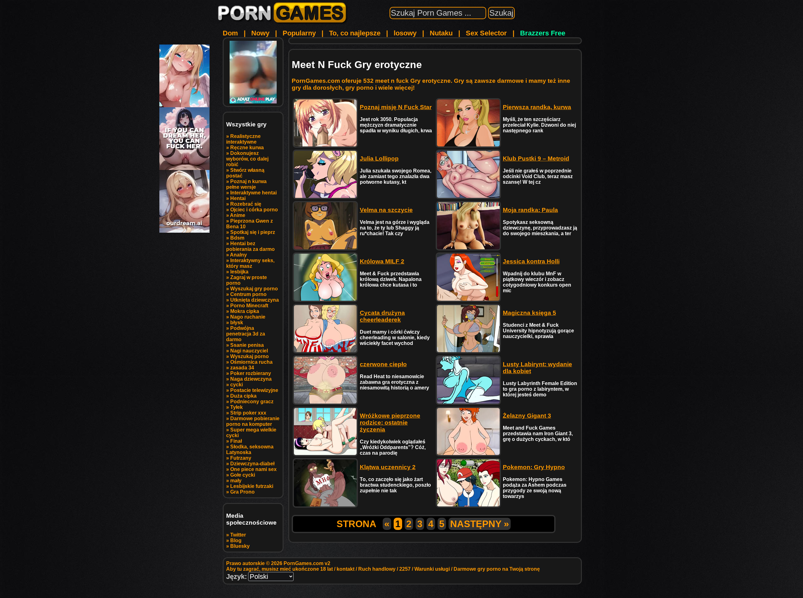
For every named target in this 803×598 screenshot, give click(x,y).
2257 (405, 569)
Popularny (299, 33)
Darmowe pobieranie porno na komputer (252, 421)
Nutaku (441, 33)
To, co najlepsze (354, 33)
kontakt (345, 569)
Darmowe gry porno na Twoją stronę (497, 569)
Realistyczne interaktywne (243, 139)
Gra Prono (242, 492)
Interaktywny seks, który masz (250, 263)
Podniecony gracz (252, 401)
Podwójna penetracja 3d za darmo (245, 333)
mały (236, 480)
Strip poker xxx (248, 412)
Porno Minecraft (249, 305)
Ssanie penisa (247, 345)
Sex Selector (486, 33)
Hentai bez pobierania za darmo (250, 246)
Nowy (260, 33)
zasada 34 (242, 367)
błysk (236, 322)
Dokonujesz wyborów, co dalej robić (247, 159)
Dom (230, 33)
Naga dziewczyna (251, 379)
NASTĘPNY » (479, 524)
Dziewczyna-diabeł (252, 463)
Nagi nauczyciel (249, 350)
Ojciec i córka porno (254, 209)
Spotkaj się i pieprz (252, 232)
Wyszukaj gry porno (254, 288)
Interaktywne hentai (253, 192)
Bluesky (240, 546)
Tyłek (236, 407)
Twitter (238, 534)
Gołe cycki (242, 475)
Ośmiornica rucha (251, 362)
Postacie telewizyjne (254, 390)
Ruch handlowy (377, 569)
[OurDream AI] (184, 230)
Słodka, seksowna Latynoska (250, 449)
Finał (236, 441)
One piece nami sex (253, 469)
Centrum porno (248, 294)
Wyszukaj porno (249, 356)
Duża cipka (243, 396)
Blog (236, 540)
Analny (238, 254)
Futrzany (240, 458)
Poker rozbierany (250, 373)
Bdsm (237, 238)
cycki (236, 384)
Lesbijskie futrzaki (251, 486)
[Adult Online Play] (253, 72)
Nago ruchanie (247, 317)
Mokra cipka (244, 311)
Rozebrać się (245, 204)
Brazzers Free (542, 33)
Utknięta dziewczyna (254, 300)
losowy (405, 33)
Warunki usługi (432, 569)
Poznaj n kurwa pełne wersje (246, 184)
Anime (237, 215)
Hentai (238, 198)
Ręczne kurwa (247, 147)
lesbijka (239, 271)
